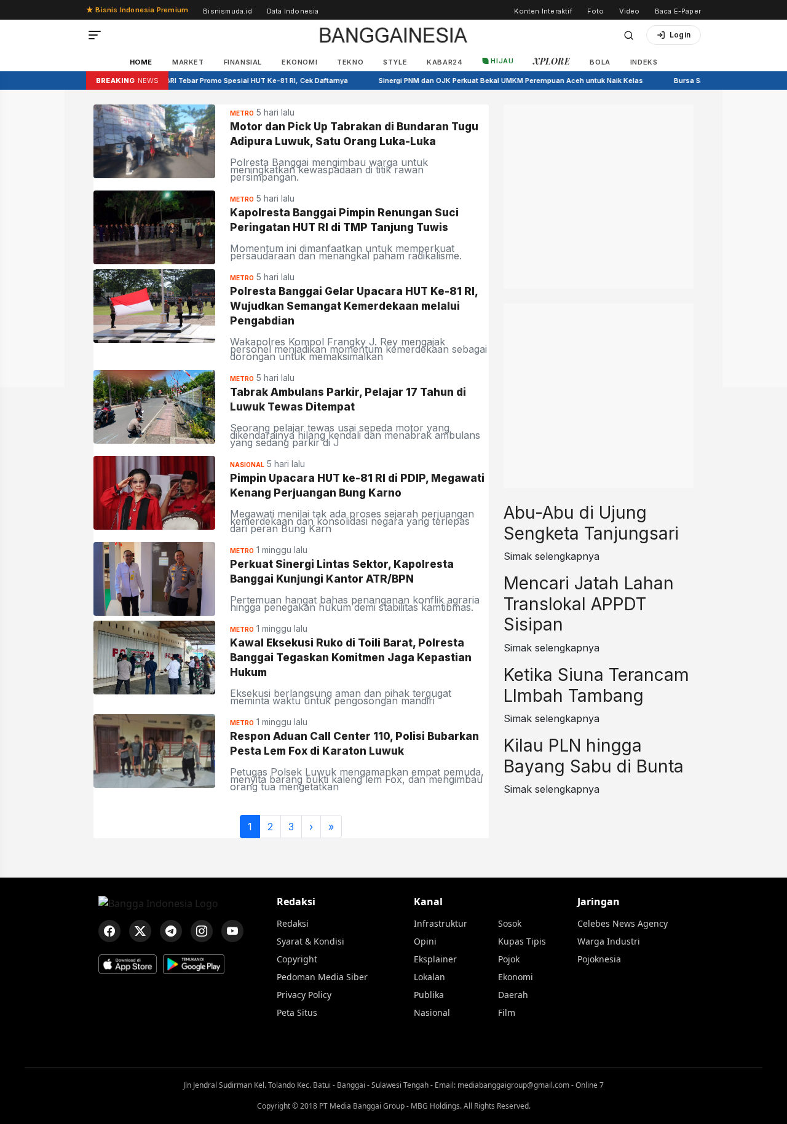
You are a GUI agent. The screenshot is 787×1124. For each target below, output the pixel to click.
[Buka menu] (94, 35)
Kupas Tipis (522, 941)
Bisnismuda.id (227, 11)
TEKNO (350, 62)
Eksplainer (435, 959)
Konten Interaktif (543, 11)
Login (680, 34)
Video (629, 11)
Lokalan (429, 977)
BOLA (600, 62)
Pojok (509, 959)
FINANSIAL (243, 62)
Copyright (297, 959)
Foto (595, 11)
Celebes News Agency (622, 923)
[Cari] (629, 35)
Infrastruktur (440, 923)
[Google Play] (193, 964)
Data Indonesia (293, 11)
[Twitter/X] (140, 931)
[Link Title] (154, 140)
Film (506, 1012)
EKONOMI (299, 62)
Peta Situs (297, 1012)
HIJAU (502, 61)
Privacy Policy (304, 994)
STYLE (395, 62)
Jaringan (598, 901)
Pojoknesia (599, 959)
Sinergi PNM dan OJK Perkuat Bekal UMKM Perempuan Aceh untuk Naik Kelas (500, 80)
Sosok (509, 923)
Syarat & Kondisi (310, 941)
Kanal (428, 901)
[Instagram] (202, 931)
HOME (141, 62)
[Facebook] (109, 931)
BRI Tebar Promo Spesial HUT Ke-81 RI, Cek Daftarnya (246, 80)
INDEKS (644, 62)
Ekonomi (515, 977)
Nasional (432, 1012)
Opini (425, 941)
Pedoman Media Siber (322, 977)
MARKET (188, 62)
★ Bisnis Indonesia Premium (137, 10)
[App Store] (127, 964)
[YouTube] (232, 931)
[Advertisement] (598, 181)
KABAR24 (444, 62)
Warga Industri (608, 941)
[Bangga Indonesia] (393, 35)
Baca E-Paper (678, 11)
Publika (429, 994)
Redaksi (296, 901)
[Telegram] (171, 931)
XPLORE (551, 61)
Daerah (513, 994)
